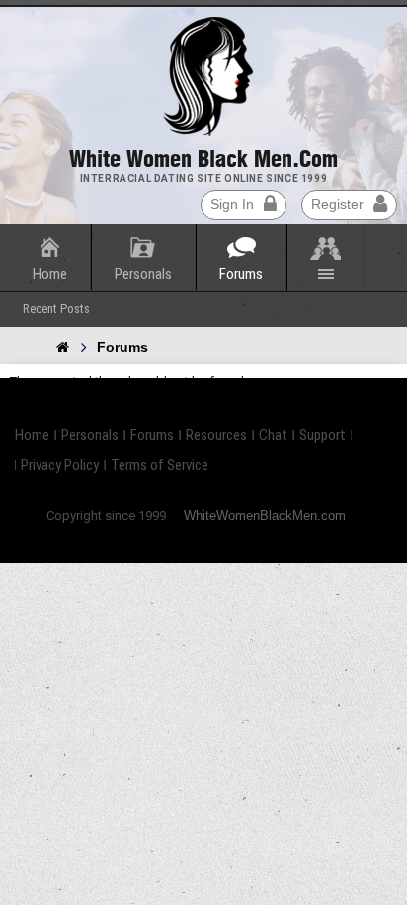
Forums (241, 274)
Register (337, 204)
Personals (143, 274)
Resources (216, 435)
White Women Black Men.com (203, 159)
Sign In (232, 204)
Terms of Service (159, 465)
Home (50, 274)
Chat (273, 435)
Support (322, 435)
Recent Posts (56, 308)
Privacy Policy (60, 465)
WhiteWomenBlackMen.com (265, 515)
